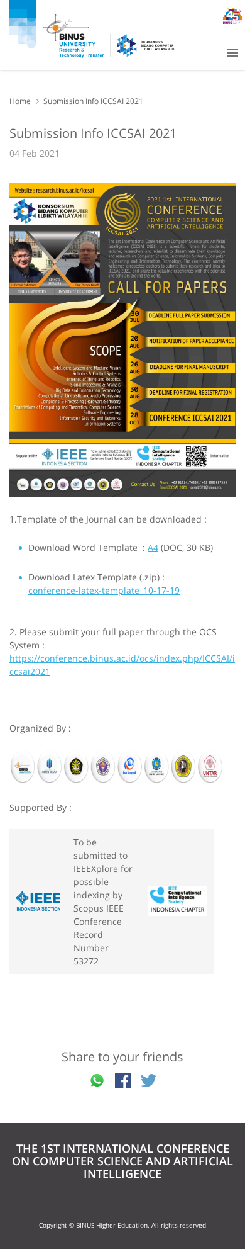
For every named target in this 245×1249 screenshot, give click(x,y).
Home (20, 101)
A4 (153, 547)
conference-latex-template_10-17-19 (104, 590)
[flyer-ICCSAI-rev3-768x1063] (122, 340)
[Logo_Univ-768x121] (122, 768)
